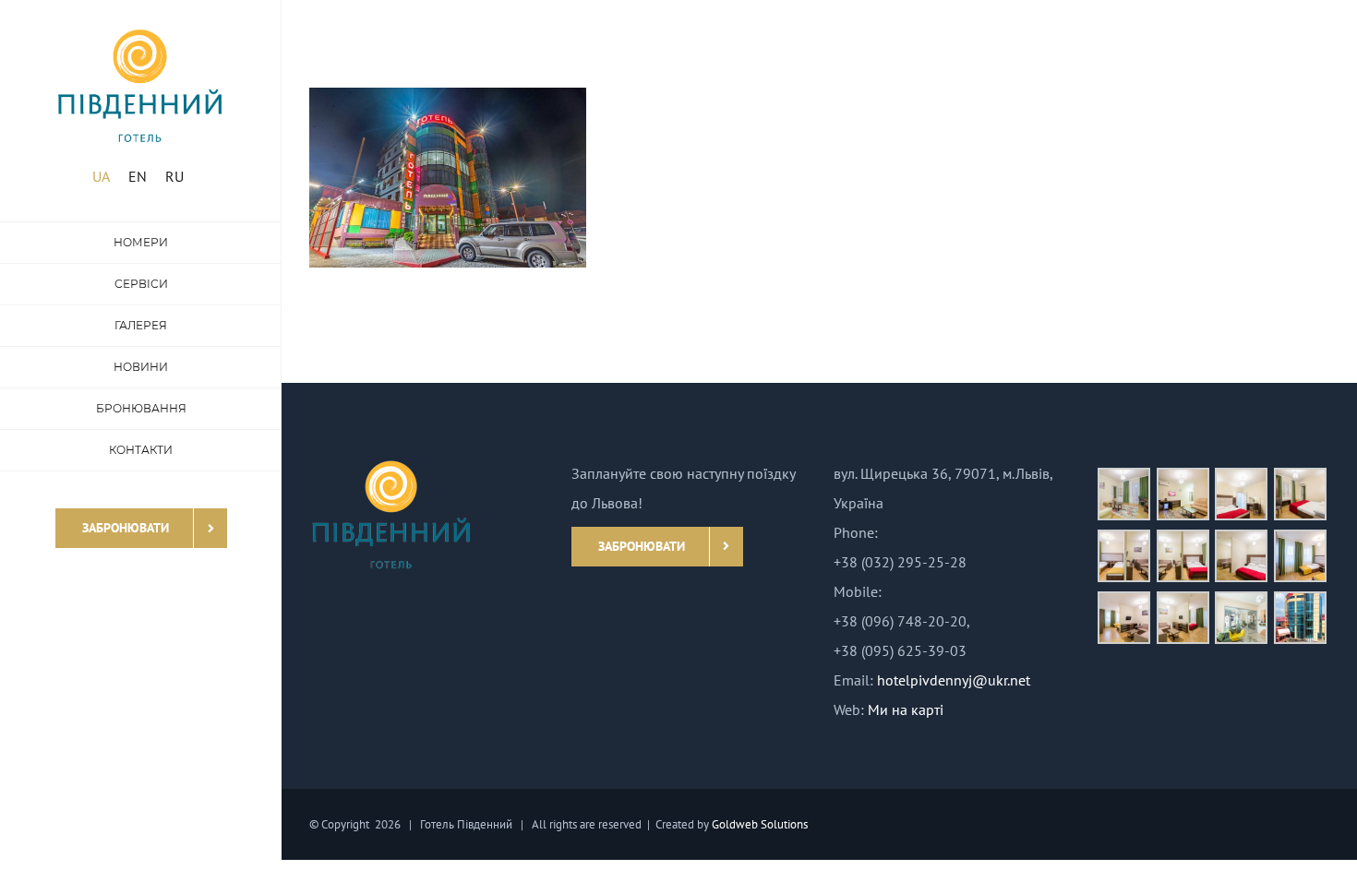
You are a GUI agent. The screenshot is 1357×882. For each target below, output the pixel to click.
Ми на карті (905, 709)
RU (174, 176)
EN (137, 176)
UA (101, 176)
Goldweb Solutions (760, 824)
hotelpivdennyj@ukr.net (953, 680)
